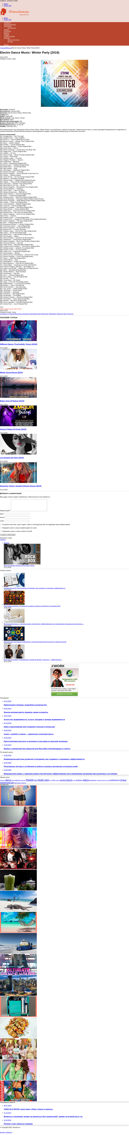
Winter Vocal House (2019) (11, 373)
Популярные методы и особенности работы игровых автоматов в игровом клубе (32, 606)
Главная (3, 48)
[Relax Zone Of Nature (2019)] (18, 397)
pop (51, 780)
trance (69, 780)
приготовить (17, 783)
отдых (123, 780)
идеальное (93, 780)
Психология (12, 28)
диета (86, 780)
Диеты (6, 33)
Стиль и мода (9, 36)
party (15, 309)
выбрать (79, 780)
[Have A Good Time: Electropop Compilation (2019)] (18, 1079)
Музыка (10, 41)
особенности (114, 780)
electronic (23, 780)
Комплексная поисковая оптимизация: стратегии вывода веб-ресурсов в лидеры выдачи (35, 642)
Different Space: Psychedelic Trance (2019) (18, 344)
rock (53, 780)
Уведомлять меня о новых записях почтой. (17, 531)
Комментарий (5, 510)
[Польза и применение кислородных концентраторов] (18, 1016)
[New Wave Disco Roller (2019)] (18, 869)
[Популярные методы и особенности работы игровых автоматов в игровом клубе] (14, 604)
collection (2, 780)
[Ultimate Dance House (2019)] (18, 974)
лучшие (99, 780)
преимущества (7, 782)
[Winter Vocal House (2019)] (18, 369)
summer (58, 780)
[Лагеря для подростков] (18, 1058)
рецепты (23, 783)
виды (74, 780)
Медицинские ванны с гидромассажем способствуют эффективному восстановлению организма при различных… (44, 624)
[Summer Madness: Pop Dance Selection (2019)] (18, 1100)
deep (13, 780)
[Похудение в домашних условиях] (18, 805)
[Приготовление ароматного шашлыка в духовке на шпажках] (18, 1037)
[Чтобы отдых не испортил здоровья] (18, 932)
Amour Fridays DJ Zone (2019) (13, 429)
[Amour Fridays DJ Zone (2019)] (18, 425)
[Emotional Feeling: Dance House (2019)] (18, 848)
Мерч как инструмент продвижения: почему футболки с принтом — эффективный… (33, 660)
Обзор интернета (13, 40)
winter (19, 309)
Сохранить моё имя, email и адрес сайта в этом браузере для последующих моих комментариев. (36, 524)
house (29, 779)
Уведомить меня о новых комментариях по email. (19, 528)
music (11, 309)
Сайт (1, 521)
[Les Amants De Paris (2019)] (18, 454)
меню (103, 780)
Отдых (6, 29)
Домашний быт (10, 24)
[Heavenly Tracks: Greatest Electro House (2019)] (18, 482)
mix (35, 780)
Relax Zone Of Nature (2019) (12, 401)
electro (7, 309)
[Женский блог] (14, 15)
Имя (2, 514)
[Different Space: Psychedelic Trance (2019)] (18, 340)
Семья (6, 35)
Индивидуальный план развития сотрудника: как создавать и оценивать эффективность (35, 588)
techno (63, 780)
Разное (7, 38)
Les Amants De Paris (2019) (12, 458)
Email (2, 517)
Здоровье (8, 26)
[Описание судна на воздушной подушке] (18, 953)
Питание (7, 31)
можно (106, 780)
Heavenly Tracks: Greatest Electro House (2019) (20, 486)
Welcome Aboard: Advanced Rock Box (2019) (19, 565)
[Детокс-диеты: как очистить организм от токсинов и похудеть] (18, 890)
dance (2, 309)
